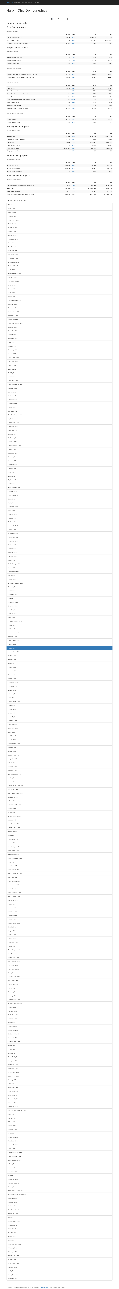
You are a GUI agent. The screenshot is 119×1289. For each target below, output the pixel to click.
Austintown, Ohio (13, 239)
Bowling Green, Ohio (14, 312)
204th (73, 136)
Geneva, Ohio (12, 568)
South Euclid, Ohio (13, 1057)
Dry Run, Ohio (12, 480)
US (8, 2)
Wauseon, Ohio (12, 1202)
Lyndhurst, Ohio (12, 724)
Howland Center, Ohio (14, 633)
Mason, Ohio (12, 762)
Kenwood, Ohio (12, 671)
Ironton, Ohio (12, 655)
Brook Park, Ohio (13, 331)
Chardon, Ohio (12, 388)
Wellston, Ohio (12, 1206)
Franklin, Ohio (12, 548)
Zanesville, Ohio (12, 1278)
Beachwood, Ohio (13, 258)
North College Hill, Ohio (15, 873)
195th (73, 191)
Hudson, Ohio (12, 644)
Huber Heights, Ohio (14, 640)
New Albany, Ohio (13, 839)
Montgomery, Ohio (13, 812)
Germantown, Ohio (13, 571)
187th (73, 151)
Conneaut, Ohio (12, 430)
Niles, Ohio (11, 862)
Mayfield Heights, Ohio (14, 774)
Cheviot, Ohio (12, 392)
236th (73, 91)
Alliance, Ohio (12, 212)
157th (73, 122)
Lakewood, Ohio (13, 682)
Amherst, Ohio (12, 216)
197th (73, 102)
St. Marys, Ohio (12, 1080)
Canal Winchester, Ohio (15, 361)
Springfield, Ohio (13, 1068)
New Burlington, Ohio (14, 846)
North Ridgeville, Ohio (14, 892)
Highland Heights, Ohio (15, 621)
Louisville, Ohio (12, 717)
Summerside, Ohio (13, 1099)
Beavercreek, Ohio (13, 262)
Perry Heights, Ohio (14, 961)
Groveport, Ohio (12, 606)
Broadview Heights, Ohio (15, 323)
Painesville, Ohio (13, 942)
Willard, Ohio (12, 1236)
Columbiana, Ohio (13, 422)
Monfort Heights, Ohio (14, 804)
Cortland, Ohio (12, 434)
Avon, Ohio (11, 243)
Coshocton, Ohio (13, 438)
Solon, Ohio (11, 1053)
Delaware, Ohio (12, 461)
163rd (73, 119)
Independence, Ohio (14, 652)
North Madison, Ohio (14, 881)
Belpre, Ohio (11, 289)
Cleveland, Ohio (12, 411)
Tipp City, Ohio (12, 1118)
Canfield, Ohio (12, 365)
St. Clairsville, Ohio (13, 1072)
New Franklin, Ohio (13, 854)
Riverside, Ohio (12, 1011)
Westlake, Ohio (12, 1217)
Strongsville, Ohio (13, 1091)
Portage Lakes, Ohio (14, 976)
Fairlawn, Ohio (12, 522)
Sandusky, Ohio (12, 1026)
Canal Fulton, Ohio (13, 357)
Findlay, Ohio (12, 529)
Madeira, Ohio (12, 736)
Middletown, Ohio (13, 797)
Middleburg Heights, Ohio (15, 793)
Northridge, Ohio (13, 889)
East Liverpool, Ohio (14, 495)
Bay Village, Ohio (13, 254)
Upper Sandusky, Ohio (14, 1160)
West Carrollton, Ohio (14, 1210)
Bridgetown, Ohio (13, 319)
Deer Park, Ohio (12, 453)
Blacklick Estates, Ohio (14, 300)
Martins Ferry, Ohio (13, 755)
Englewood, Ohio (13, 506)
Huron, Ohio (11, 648)
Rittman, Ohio (12, 1007)
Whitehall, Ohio (12, 1225)
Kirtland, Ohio (12, 678)
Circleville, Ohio (12, 403)
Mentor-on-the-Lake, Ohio (15, 785)
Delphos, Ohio (12, 468)
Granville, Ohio (12, 587)
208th (73, 37)
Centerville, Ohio (13, 380)
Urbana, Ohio (12, 1164)
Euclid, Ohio (11, 510)
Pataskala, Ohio (12, 953)
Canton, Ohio (12, 369)
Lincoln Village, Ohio (14, 701)
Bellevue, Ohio (12, 285)
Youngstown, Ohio (13, 1274)
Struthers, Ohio (12, 1095)
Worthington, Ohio (13, 1263)
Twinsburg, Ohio (13, 1141)
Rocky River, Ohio (13, 1015)
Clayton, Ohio (12, 407)
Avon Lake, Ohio (13, 247)
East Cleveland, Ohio (14, 487)
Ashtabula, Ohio (12, 227)
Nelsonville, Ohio (13, 835)
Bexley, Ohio (11, 296)
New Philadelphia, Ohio (15, 858)
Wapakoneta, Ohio (13, 1183)
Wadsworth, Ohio (13, 1179)
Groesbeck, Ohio (13, 598)
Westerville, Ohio (13, 1213)
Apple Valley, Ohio (13, 220)
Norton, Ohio (12, 904)
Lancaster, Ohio (12, 686)
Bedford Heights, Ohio (14, 273)
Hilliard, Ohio (12, 625)
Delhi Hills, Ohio (12, 464)
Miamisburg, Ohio (13, 789)
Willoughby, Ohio (13, 1240)
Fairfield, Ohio (12, 518)
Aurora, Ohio (12, 235)
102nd (73, 99)
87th (73, 145)
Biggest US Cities (27, 2)
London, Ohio (12, 709)
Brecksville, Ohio (13, 315)
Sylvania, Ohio (12, 1103)
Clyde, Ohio (11, 419)
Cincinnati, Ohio (12, 399)
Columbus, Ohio (12, 426)
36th (73, 88)
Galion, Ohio (11, 560)
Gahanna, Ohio (12, 556)
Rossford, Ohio (12, 1018)
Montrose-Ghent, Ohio (14, 816)
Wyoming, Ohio (12, 1267)
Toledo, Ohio (11, 1122)
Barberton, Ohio (12, 250)
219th (73, 57)
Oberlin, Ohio (12, 919)
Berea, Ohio (11, 292)
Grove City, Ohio (13, 602)
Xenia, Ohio (11, 1271)
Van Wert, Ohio (12, 1171)
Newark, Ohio (12, 843)
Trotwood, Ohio (12, 1129)
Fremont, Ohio (12, 552)
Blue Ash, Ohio (12, 304)
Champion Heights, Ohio (15, 384)
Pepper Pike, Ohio (13, 957)
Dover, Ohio (11, 476)
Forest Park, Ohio (13, 537)
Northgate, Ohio (12, 877)
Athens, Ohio (12, 231)
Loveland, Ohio (12, 720)
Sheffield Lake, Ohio (14, 1041)
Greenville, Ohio (12, 594)
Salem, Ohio (11, 1022)
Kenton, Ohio (12, 667)
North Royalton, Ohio (14, 896)
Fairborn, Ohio (12, 514)
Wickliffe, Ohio (12, 1232)
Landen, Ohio (12, 690)
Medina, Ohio (12, 778)
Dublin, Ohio (11, 483)
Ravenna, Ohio (12, 992)
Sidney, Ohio (11, 1049)
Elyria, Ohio (11, 503)
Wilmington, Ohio (13, 1252)
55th (73, 74)
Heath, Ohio (11, 617)
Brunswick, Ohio (12, 338)
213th (73, 185)
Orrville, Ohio (12, 934)
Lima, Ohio (11, 697)
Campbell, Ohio (12, 354)
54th (73, 108)
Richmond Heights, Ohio (15, 1003)
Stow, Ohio (11, 1083)
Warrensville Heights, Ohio (16, 1190)
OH (12, 2)
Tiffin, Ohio (11, 1114)
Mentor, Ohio (12, 782)
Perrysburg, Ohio (13, 965)
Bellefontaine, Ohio (13, 281)
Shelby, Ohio (11, 1045)
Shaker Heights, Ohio (14, 1034)
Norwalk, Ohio (12, 908)
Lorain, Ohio (11, 713)
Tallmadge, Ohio (13, 1106)
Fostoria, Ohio (12, 545)
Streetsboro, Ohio (13, 1087)
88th (73, 168)
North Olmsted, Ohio (14, 885)
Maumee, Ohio (12, 770)
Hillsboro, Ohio (12, 629)
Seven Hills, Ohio (13, 1030)
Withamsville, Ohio (13, 1255)
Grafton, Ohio (12, 579)
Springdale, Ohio (13, 1064)
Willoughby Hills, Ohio (14, 1244)
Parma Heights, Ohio (14, 950)
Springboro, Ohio (13, 1060)
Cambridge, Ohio (13, 350)
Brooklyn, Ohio (12, 327)
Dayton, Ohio (12, 449)
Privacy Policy (45, 1287)
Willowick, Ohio (12, 1248)
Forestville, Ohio (13, 541)
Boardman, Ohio (13, 308)
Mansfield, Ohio (12, 739)
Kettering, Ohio (12, 675)
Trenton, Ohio (12, 1125)
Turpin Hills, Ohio (13, 1137)
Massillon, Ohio (12, 766)
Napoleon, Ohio (12, 831)
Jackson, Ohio (12, 659)
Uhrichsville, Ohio (13, 1145)
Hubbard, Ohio (12, 636)
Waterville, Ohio (12, 1198)
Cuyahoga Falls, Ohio (14, 445)
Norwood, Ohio (12, 911)
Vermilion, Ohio (12, 1175)
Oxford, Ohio (12, 938)
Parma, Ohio (11, 946)
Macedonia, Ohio (13, 728)
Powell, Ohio (11, 988)
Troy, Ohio (11, 1133)
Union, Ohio (11, 1148)
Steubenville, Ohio (13, 1076)
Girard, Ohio (11, 575)
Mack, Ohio (11, 732)
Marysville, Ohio (12, 759)
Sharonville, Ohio (13, 1038)
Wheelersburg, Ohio (14, 1221)
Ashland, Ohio (12, 224)
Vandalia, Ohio (12, 1167)
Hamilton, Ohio (12, 610)
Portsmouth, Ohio (13, 984)
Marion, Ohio (12, 751)
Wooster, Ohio (12, 1259)
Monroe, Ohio (12, 808)
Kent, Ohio (11, 663)
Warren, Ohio (12, 1187)
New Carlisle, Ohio (13, 850)
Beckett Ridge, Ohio (14, 266)
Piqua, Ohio (11, 973)
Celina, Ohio (11, 376)
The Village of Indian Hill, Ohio (17, 1110)
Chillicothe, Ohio (13, 396)
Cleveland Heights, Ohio (15, 415)
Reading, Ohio (12, 996)
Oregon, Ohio (12, 931)
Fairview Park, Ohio (14, 526)
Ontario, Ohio (12, 927)
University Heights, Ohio (15, 1152)
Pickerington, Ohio (13, 969)
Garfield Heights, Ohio (14, 564)
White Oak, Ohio (13, 1229)
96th (73, 148)
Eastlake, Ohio (12, 491)
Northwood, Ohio (13, 900)
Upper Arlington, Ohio (14, 1156)
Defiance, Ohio (12, 457)
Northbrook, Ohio (13, 866)
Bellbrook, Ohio (12, 277)
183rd (73, 139)
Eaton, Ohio (11, 499)
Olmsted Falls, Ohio (14, 923)
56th (73, 63)
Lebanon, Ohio (12, 694)
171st (73, 60)
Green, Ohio (11, 590)
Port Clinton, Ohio (13, 980)
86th (73, 77)
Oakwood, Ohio (12, 915)
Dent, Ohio (11, 472)
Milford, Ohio (12, 801)
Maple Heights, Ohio (14, 743)
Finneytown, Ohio (13, 533)
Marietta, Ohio (12, 747)
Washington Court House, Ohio (17, 1194)
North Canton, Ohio (13, 869)
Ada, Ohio (11, 205)
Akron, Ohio (11, 208)
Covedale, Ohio (12, 441)
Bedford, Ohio (12, 269)
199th (73, 40)
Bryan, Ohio (11, 342)
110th (73, 105)
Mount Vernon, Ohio (14, 827)
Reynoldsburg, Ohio (14, 999)
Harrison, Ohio (12, 613)
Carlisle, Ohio (12, 373)
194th (73, 171)
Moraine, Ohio (12, 820)
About (37, 2)
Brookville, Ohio (12, 334)
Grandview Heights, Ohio (15, 583)
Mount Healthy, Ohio (14, 824)
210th (73, 43)
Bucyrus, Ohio (12, 346)
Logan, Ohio (11, 705)
